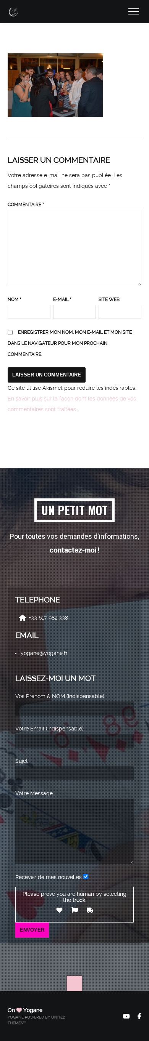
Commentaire (26, 204)
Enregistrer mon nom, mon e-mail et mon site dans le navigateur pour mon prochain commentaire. (70, 343)
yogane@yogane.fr (44, 653)
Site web (109, 299)
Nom (14, 299)
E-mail (62, 299)
